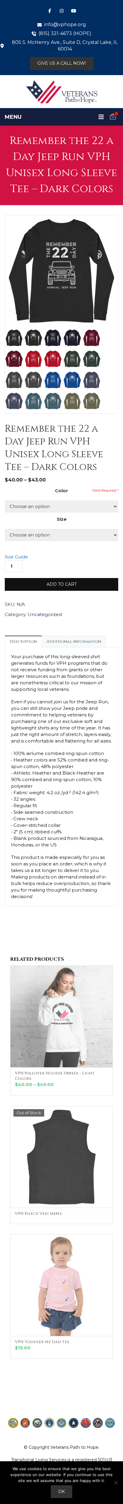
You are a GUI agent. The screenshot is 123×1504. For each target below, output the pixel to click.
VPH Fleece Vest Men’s (38, 1213)
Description (23, 641)
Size (62, 519)
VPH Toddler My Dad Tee (42, 1342)
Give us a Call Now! (61, 63)
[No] (116, 1483)
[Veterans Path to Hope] (61, 92)
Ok (61, 1491)
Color (61, 490)
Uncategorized (45, 614)
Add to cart (62, 584)
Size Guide (16, 557)
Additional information (74, 641)
